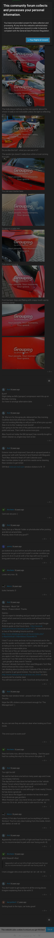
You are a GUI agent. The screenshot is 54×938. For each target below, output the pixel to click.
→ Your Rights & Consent (38, 40)
